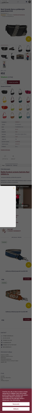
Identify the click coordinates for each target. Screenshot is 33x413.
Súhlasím (16, 409)
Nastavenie (16, 404)
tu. (19, 400)
